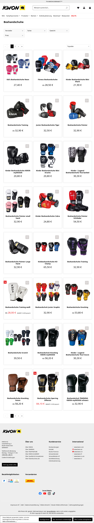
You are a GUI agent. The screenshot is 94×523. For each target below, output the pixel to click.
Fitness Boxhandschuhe (47, 79)
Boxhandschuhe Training (18, 125)
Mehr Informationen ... (10, 521)
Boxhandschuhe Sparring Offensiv (47, 399)
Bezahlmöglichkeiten (10, 474)
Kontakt (51, 449)
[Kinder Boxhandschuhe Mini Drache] (47, 155)
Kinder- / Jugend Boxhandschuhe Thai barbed (77, 172)
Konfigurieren (45, 519)
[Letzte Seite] (22, 46)
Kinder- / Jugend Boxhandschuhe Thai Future (77, 354)
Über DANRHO (29, 449)
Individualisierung (54, 461)
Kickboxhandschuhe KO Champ (47, 263)
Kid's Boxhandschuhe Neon (18, 79)
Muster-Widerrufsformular (59, 505)
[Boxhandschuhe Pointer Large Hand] (18, 246)
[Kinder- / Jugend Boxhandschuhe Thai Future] (77, 337)
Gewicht (52, 31)
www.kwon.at (78, 449)
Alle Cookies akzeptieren (82, 519)
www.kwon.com (79, 447)
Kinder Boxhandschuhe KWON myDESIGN (17, 172)
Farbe (29, 31)
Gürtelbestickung (54, 458)
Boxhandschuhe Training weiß (17, 307)
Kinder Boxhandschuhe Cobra (48, 216)
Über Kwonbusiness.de (32, 458)
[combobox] (49, 7)
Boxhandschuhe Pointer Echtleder (77, 217)
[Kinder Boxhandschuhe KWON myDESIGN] (18, 155)
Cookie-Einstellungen (8, 457)
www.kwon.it (78, 458)
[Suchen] (67, 7)
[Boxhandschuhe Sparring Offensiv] (47, 383)
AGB (22, 505)
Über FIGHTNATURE (31, 452)
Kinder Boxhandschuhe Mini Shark (77, 80)
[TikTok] (54, 494)
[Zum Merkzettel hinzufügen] (27, 55)
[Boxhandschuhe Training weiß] (18, 292)
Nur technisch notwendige (62, 519)
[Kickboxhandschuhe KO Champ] (47, 246)
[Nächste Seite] (18, 46)
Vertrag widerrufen (10, 465)
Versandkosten (51, 511)
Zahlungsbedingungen (76, 505)
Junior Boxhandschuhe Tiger (47, 125)
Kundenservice (55, 442)
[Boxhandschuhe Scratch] (18, 337)
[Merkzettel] (77, 8)
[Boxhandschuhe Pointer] (77, 110)
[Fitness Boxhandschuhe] (47, 64)
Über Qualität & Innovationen (34, 456)
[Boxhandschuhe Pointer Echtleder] (77, 201)
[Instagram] (49, 494)
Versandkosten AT (54, 456)
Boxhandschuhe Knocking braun (18, 399)
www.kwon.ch (78, 452)
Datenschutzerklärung (32, 505)
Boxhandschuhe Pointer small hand (18, 217)
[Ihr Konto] (83, 8)
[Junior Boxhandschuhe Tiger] (47, 110)
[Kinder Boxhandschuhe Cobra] (47, 201)
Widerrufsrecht (45, 505)
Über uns (29, 442)
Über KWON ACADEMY (32, 454)
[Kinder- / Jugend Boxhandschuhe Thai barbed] (77, 155)
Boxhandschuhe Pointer (77, 125)
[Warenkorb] (89, 8)
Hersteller (8, 31)
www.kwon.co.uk (79, 456)
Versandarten (31, 474)
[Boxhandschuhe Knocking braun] (18, 383)
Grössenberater (53, 454)
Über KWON (29, 447)
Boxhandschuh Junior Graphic (47, 307)
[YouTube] (44, 494)
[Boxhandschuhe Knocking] (77, 292)
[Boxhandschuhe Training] (18, 110)
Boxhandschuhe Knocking (77, 307)
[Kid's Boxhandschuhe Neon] (18, 64)
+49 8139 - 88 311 (7, 455)
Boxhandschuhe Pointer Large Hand (17, 263)
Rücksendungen (54, 447)
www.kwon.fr (78, 454)
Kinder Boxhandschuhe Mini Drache (47, 172)
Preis (7, 35)
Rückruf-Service (53, 452)
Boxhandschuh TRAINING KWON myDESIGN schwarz (77, 399)
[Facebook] (40, 494)
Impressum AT (14, 505)
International (77, 442)
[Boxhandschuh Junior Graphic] (47, 292)
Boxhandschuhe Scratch (18, 353)
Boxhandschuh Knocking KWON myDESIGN (48, 354)
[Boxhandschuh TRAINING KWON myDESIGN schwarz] (77, 383)
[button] (47, 430)
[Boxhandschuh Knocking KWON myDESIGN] (47, 337)
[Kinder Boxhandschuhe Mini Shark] (77, 64)
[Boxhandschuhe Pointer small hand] (18, 201)
